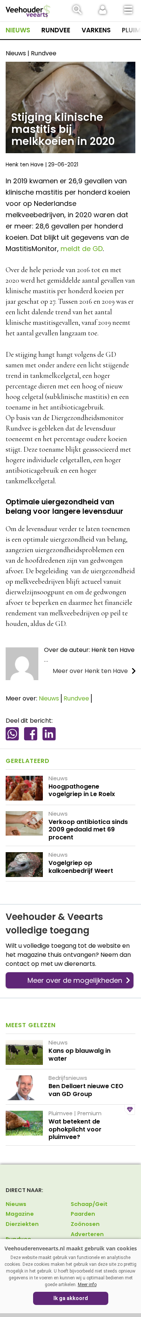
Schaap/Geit (89, 1204)
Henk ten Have (25, 164)
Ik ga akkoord (70, 1298)
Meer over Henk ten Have (90, 671)
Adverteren (87, 1234)
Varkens (96, 30)
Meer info (87, 1284)
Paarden (83, 1214)
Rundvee (55, 30)
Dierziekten (22, 1224)
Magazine (20, 1214)
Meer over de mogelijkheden (74, 980)
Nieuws (18, 30)
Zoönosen (85, 1224)
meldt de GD (82, 248)
